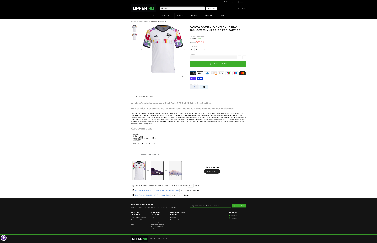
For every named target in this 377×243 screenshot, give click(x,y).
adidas (199, 38)
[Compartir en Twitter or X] (203, 87)
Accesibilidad (154, 228)
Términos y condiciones (157, 224)
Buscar (211, 8)
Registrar (226, 2)
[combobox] (182, 8)
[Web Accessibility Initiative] (3, 238)
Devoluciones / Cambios (157, 222)
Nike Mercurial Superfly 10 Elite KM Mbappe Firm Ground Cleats (157, 190)
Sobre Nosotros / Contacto (138, 217)
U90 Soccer (143, 8)
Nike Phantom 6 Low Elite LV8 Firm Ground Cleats (152, 195)
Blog (132, 224)
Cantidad (193, 54)
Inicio (132, 21)
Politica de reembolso (137, 222)
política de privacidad (157, 226)
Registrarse (234, 2)
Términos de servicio (136, 220)
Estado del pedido (175, 220)
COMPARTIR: (194, 84)
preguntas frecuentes (157, 220)
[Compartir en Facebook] (194, 87)
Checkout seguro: (196, 70)
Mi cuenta (173, 217)
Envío (152, 217)
